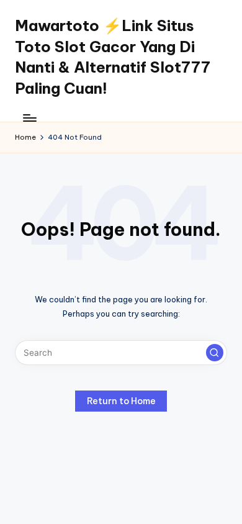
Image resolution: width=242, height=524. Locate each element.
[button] (214, 352)
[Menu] (29, 117)
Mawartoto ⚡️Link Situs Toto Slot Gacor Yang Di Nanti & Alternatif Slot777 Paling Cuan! (112, 56)
